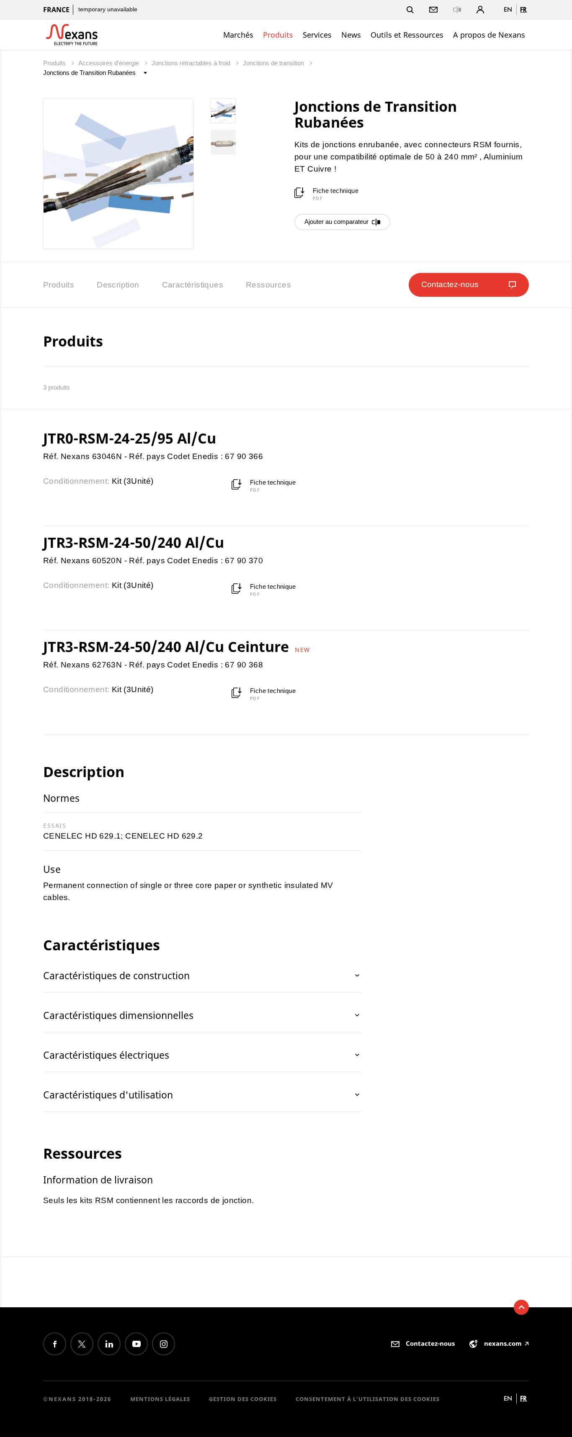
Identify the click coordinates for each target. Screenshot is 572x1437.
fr (523, 9)
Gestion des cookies (243, 1399)
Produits (278, 34)
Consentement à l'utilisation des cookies (368, 1399)
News (351, 34)
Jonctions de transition (274, 63)
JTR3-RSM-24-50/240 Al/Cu (133, 542)
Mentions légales (160, 1399)
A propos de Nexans (489, 34)
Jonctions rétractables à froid (192, 63)
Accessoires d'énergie (109, 63)
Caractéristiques (192, 284)
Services (317, 34)
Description (118, 284)
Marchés (238, 34)
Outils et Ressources (407, 34)
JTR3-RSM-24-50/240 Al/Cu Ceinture (168, 646)
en (508, 9)
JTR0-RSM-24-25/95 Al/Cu (129, 438)
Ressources (268, 284)
